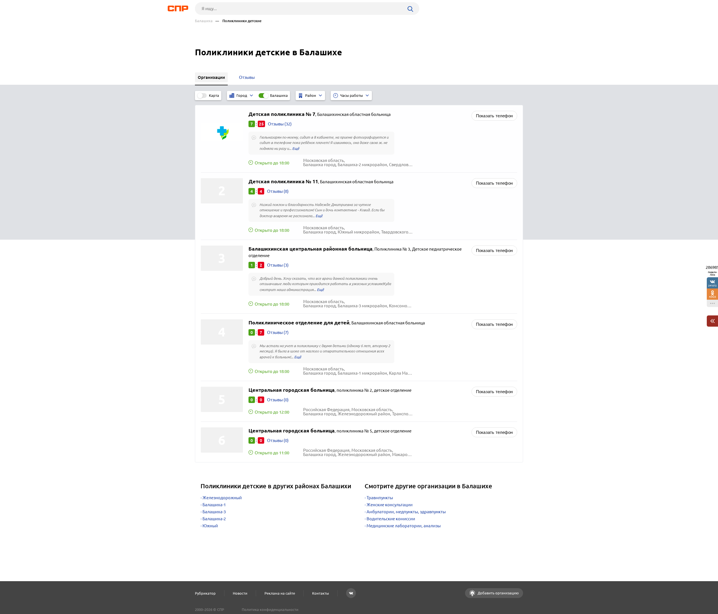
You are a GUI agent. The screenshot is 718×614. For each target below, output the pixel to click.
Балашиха (204, 21)
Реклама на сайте (279, 593)
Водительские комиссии (391, 519)
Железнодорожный (222, 498)
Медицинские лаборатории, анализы (404, 526)
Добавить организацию (498, 593)
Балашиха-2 (214, 519)
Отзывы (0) (278, 399)
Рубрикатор (205, 593)
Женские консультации (390, 505)
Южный (210, 526)
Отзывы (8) (278, 191)
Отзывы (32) (280, 124)
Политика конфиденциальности (270, 609)
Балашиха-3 (214, 512)
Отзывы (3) (278, 265)
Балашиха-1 (214, 505)
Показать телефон (494, 115)
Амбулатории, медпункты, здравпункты (406, 512)
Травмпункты (380, 498)
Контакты (320, 593)
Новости (240, 593)
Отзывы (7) (278, 332)
